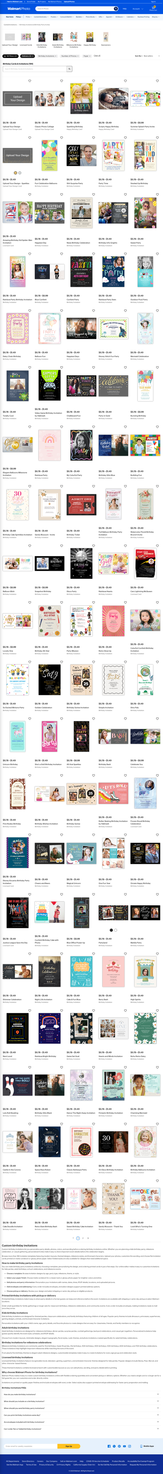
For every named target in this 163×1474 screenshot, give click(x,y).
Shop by (155, 17)
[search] (69, 69)
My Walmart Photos (55, 2)
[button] (17, 81)
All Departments (12, 1461)
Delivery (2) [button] (26, 56)
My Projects (42, 2)
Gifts (100, 17)
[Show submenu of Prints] (31, 16)
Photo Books (90, 17)
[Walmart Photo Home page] (19, 8)
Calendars (130, 17)
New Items (9, 17)
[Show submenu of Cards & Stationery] (48, 16)
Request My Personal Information (143, 1465)
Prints (28, 17)
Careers (40, 1461)
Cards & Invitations (10, 25)
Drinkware (119, 17)
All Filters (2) (12, 56)
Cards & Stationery (40, 17)
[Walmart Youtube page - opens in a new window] (124, 1446)
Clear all (97, 56)
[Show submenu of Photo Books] (96, 16)
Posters (53, 17)
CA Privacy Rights (64, 1465)
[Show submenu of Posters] (57, 16)
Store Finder (31, 2)
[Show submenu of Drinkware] (123, 16)
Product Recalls (118, 1461)
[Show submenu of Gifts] (103, 16)
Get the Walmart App (15, 1465)
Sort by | (138, 56)
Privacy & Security (46, 1465)
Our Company (51, 1461)
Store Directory (28, 1461)
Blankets (79, 17)
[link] (10, 39)
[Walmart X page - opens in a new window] (114, 1446)
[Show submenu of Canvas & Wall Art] (73, 16)
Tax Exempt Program (145, 1461)
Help (124, 9)
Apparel (109, 17)
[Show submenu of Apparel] (112, 16)
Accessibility (132, 1461)
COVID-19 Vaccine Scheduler (97, 1461)
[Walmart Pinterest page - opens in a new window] (119, 1446)
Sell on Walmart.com (68, 1461)
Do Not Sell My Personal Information (112, 1465)
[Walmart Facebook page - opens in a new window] (109, 1446)
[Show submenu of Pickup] (22, 16)
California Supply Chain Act (84, 1465)
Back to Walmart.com (14, 2)
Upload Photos (69, 2)
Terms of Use (31, 1465)
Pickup (18, 17)
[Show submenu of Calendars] (134, 16)
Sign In (153, 2)
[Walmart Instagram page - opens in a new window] (129, 1446)
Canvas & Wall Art (66, 17)
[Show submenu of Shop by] (158, 16)
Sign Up (69, 1446)
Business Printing (143, 17)
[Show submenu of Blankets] (83, 16)
